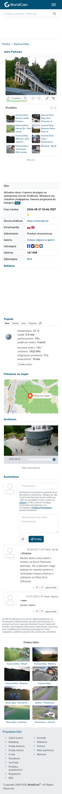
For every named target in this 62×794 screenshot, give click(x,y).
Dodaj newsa (16, 750)
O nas (12, 754)
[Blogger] (37, 246)
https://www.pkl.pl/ (38, 220)
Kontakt (41, 737)
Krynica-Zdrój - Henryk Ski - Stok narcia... (23, 128)
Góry (17, 203)
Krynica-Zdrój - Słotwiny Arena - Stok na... (48, 128)
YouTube (14, 762)
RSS (11, 778)
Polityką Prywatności (42, 507)
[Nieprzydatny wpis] (25, 98)
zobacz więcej (25, 364)
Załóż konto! (16, 737)
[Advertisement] (31, 170)
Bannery (41, 754)
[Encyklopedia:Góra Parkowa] (28, 227)
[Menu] (53, 4)
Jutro (23, 323)
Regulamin (15, 773)
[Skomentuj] (33, 98)
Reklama (42, 742)
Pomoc (41, 746)
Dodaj (38, 539)
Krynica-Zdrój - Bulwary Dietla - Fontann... (23, 118)
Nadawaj (14, 742)
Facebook (14, 758)
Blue (29, 259)
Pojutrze (33, 323)
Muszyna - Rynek (48, 146)
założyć (23, 502)
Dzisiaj (15, 323)
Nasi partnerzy (45, 750)
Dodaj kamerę (17, 746)
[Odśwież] (40, 323)
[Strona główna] (16, 4)
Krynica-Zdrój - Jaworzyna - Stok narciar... (22, 149)
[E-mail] (41, 246)
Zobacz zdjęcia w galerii (41, 240)
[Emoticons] (23, 539)
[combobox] (31, 14)
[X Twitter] (32, 246)
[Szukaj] (54, 14)
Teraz (7, 323)
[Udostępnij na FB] (28, 246)
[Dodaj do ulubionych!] (39, 98)
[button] (47, 98)
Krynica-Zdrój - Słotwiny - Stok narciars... (22, 138)
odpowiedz (51, 587)
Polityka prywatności (16, 768)
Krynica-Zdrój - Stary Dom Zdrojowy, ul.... (47, 118)
